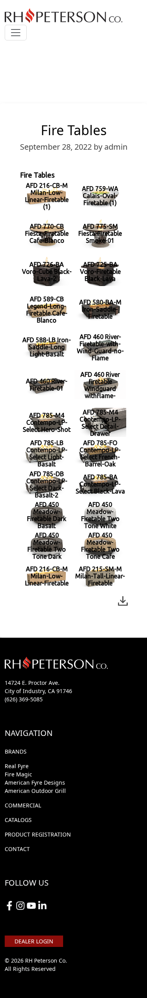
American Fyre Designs (35, 782)
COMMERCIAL (23, 805)
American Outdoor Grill (35, 790)
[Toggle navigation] (16, 32)
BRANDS (16, 751)
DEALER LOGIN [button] (34, 941)
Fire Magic (18, 774)
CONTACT (17, 849)
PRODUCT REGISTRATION (38, 834)
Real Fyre (17, 766)
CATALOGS (18, 820)
